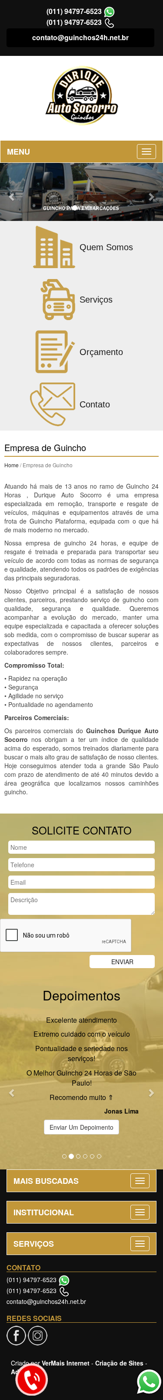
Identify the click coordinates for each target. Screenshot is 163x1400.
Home (11, 465)
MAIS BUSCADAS (46, 1180)
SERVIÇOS (33, 1243)
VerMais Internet (66, 1363)
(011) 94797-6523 (74, 11)
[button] (12, 192)
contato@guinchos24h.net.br (80, 37)
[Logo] (81, 96)
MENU (18, 151)
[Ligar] (31, 1379)
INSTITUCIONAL (43, 1212)
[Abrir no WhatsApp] (109, 11)
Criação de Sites (119, 1363)
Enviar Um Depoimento (81, 1127)
